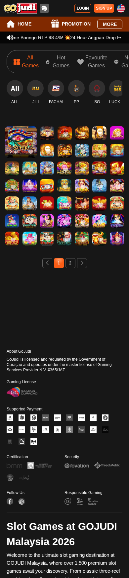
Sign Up (104, 8)
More (110, 24)
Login (83, 8)
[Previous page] (47, 263)
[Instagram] (22, 501)
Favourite (21, 132)
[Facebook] (10, 501)
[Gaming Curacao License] (22, 392)
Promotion (76, 24)
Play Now (21, 148)
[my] (121, 8)
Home (24, 24)
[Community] (44, 8)
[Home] (20, 8)
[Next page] (82, 263)
